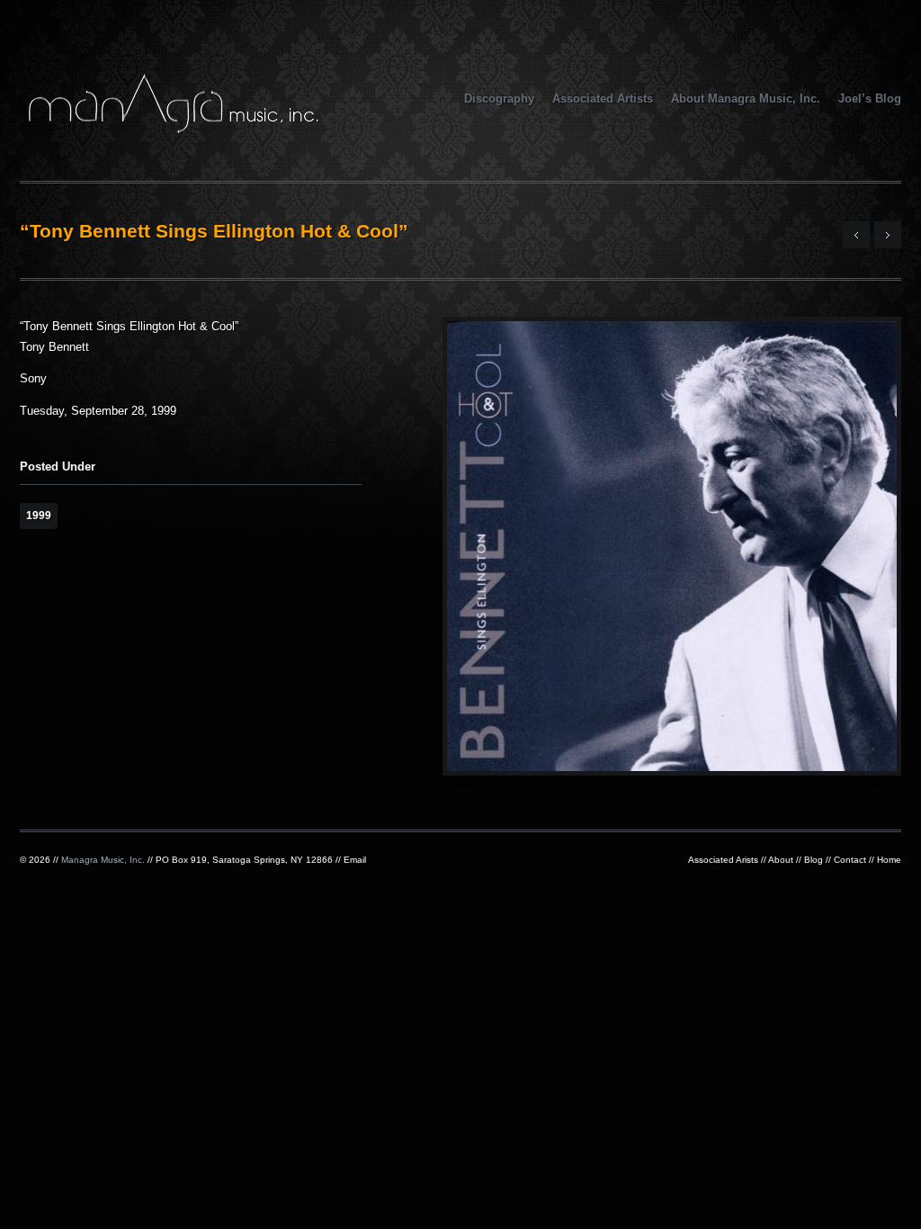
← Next (856, 234)
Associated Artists (602, 98)
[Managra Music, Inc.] (173, 128)
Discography (499, 98)
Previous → (887, 234)
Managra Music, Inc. (103, 860)
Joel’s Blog (869, 98)
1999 (38, 515)
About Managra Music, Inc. (745, 98)
